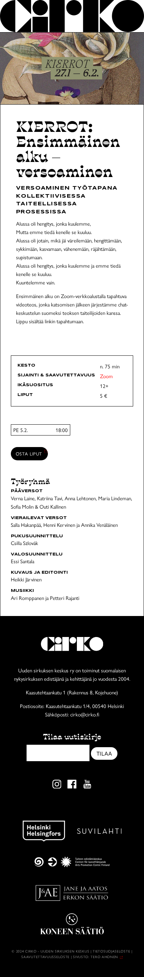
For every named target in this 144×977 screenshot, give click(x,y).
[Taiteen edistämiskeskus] (72, 861)
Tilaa (104, 754)
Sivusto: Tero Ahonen (95, 956)
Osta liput (29, 453)
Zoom (106, 376)
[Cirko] (72, 16)
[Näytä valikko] (127, 16)
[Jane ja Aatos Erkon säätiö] (72, 893)
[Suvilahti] (99, 831)
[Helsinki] (44, 831)
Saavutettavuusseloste (45, 956)
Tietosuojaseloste (111, 951)
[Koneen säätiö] (72, 923)
